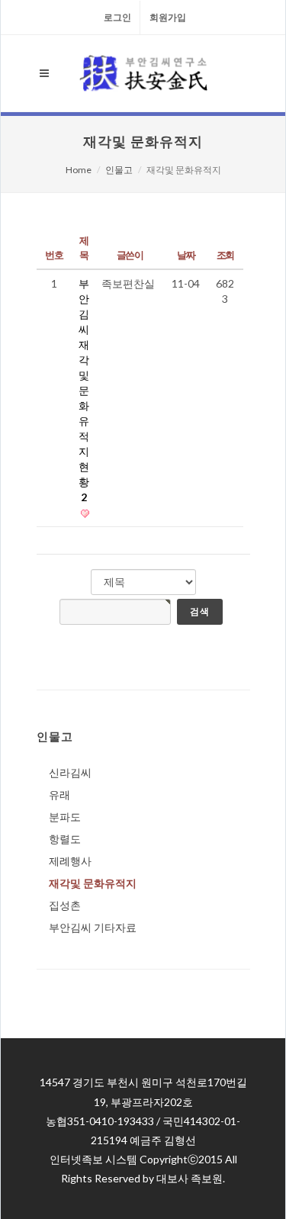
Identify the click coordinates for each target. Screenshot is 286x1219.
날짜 (185, 255)
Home (79, 169)
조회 (225, 255)
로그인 (117, 17)
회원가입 (167, 17)
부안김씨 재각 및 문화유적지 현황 (84, 390)
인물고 (119, 169)
